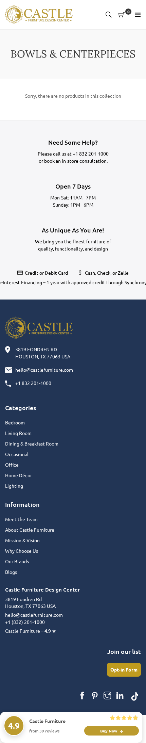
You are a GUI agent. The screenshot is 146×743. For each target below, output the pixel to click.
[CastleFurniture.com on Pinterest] (94, 695)
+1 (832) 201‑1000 (25, 622)
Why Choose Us (21, 551)
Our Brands (17, 561)
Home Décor (18, 475)
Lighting (14, 486)
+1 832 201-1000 (91, 153)
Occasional (17, 454)
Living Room (18, 433)
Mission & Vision (22, 540)
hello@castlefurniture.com (44, 370)
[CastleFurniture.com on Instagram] (107, 695)
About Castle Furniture (29, 530)
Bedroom (15, 422)
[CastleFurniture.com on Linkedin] (120, 695)
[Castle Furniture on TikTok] (135, 695)
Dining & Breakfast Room (31, 443)
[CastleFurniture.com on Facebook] (82, 695)
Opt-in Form (124, 669)
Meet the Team (21, 519)
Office (12, 465)
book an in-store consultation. (76, 161)
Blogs (11, 572)
